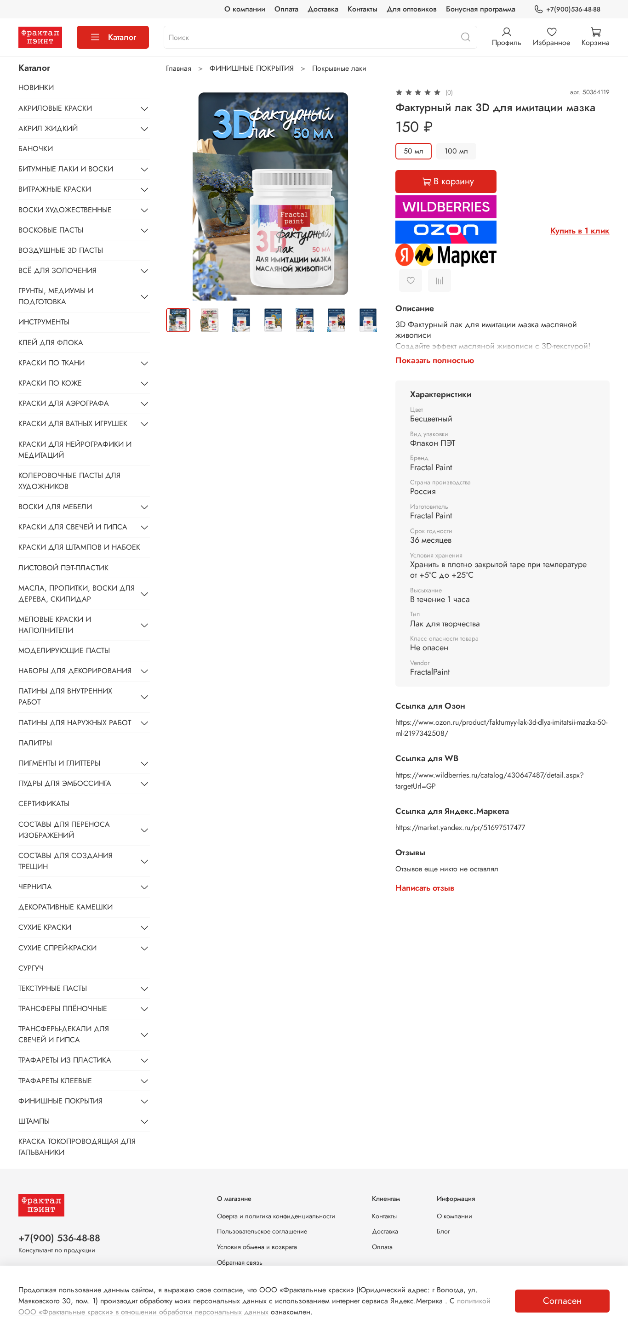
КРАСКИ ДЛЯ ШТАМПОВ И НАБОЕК (79, 547)
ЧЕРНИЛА (35, 886)
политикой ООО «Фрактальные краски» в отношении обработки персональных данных (254, 1306)
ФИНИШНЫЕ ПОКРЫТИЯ (252, 68)
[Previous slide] (181, 193)
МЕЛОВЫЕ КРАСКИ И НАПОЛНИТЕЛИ (54, 625)
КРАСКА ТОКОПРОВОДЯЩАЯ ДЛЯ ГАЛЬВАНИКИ (77, 1147)
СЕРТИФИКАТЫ (43, 803)
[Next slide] (366, 193)
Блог (443, 1231)
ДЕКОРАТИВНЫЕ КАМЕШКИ (65, 907)
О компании (244, 9)
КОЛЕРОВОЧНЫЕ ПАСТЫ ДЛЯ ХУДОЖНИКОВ (69, 481)
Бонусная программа (480, 9)
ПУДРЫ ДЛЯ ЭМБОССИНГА (64, 783)
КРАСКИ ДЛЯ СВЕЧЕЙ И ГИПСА (72, 527)
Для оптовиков (412, 9)
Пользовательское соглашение (262, 1231)
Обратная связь (240, 1262)
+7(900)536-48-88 (573, 9)
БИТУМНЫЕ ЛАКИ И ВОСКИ (65, 169)
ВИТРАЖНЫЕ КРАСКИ (54, 189)
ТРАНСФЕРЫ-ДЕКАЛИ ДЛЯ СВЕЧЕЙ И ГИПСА (63, 1034)
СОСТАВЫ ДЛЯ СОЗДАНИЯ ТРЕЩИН (65, 861)
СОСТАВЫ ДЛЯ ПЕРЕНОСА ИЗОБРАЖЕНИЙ (64, 830)
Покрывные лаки (339, 68)
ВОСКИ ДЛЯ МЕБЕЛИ (55, 506)
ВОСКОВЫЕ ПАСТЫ (50, 230)
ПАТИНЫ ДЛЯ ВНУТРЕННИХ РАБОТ (65, 696)
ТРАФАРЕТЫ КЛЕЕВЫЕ (55, 1080)
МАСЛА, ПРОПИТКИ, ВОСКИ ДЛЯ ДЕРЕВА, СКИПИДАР (76, 593)
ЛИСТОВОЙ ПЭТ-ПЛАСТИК (63, 568)
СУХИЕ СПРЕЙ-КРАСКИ (57, 948)
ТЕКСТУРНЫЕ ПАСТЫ (52, 988)
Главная (178, 68)
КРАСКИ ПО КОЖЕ (50, 383)
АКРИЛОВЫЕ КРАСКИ (55, 108)
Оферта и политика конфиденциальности (276, 1216)
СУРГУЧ (31, 968)
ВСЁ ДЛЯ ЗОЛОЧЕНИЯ (57, 270)
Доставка (323, 9)
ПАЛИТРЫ (35, 743)
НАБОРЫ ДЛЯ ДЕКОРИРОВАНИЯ (74, 670)
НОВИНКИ (36, 87)
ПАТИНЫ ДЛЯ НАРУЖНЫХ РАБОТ (74, 722)
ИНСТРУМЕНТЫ (43, 322)
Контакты (362, 9)
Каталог (122, 37)
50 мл (413, 151)
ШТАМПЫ (34, 1121)
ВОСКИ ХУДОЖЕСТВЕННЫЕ (65, 210)
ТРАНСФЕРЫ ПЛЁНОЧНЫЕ (62, 1008)
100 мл (456, 151)
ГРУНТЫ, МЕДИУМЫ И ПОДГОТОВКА (55, 296)
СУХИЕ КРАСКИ (44, 927)
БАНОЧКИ (35, 148)
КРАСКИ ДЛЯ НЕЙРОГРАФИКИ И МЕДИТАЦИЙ (74, 449)
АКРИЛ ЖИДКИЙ (48, 128)
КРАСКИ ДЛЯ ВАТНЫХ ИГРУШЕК (72, 423)
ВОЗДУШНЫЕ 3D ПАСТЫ (60, 250)
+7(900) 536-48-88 (59, 1238)
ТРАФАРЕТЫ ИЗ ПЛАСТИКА (64, 1060)
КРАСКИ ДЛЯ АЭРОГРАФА (63, 403)
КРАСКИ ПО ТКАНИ (51, 363)
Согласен (562, 1300)
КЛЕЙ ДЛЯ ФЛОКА (50, 342)
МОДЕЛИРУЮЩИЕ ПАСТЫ (64, 650)
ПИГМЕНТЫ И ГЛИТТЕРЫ (59, 763)
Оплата (286, 9)
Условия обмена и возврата (257, 1246)
